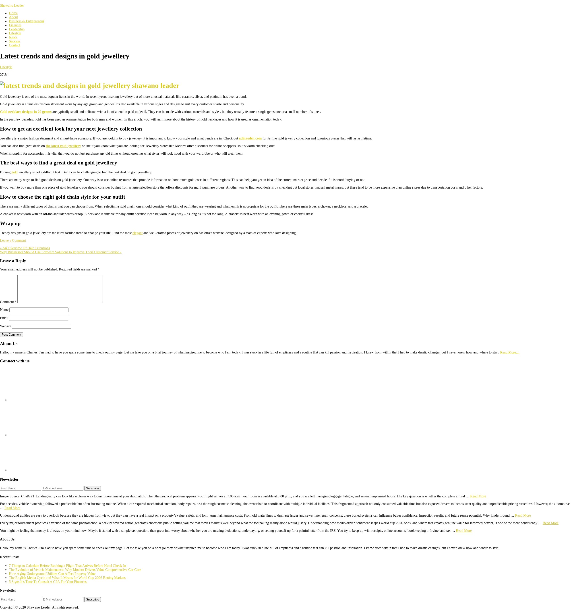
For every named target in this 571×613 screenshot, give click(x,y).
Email (4, 318)
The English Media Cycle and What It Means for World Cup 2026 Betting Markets (67, 578)
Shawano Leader (12, 5)
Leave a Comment (13, 240)
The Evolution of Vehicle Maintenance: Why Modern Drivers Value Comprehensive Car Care (75, 569)
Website (5, 326)
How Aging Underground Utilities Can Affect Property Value (52, 574)
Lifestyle (6, 67)
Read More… (509, 352)
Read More (478, 496)
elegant (137, 233)
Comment (8, 302)
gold (14, 172)
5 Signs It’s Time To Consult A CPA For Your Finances (48, 582)
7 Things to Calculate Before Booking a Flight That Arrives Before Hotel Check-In (67, 565)
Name (4, 310)
